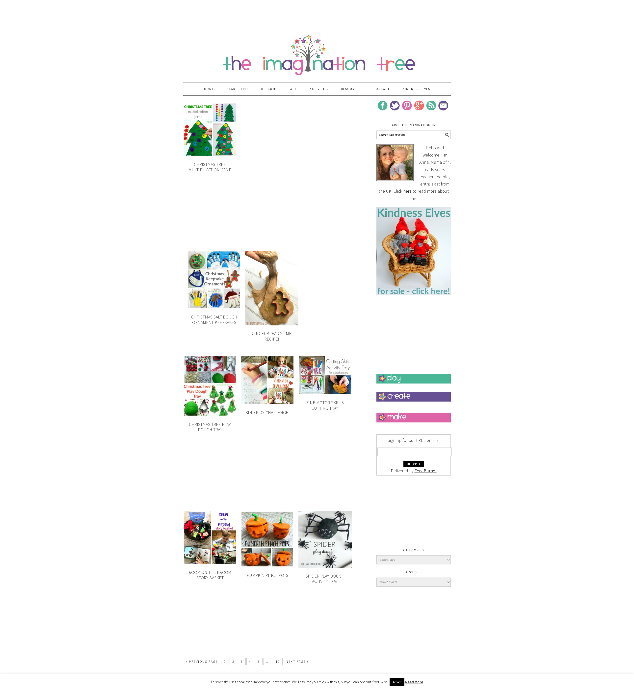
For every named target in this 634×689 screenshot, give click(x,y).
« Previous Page (202, 661)
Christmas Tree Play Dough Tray (210, 427)
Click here (403, 191)
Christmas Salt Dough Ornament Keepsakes (214, 319)
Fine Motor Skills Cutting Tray (325, 405)
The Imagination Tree (317, 52)
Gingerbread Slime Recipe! (271, 336)
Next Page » (297, 661)
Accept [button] (397, 682)
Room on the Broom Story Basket (210, 575)
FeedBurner (426, 471)
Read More (414, 682)
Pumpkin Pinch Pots (267, 575)
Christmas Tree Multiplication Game (209, 167)
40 (277, 661)
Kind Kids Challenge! (267, 412)
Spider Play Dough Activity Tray (325, 578)
